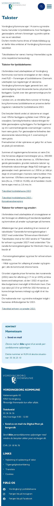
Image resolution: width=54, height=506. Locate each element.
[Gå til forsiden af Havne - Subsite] (18, 6)
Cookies (9, 474)
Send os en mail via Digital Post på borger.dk (24, 426)
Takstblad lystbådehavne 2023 (16, 191)
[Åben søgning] (41, 6)
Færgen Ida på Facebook (20, 499)
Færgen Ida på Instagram (20, 494)
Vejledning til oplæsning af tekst (20, 460)
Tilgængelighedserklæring (17, 465)
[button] (50, 6)
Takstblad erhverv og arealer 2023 (19, 309)
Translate (10, 469)
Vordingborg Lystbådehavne (22, 489)
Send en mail (15, 338)
